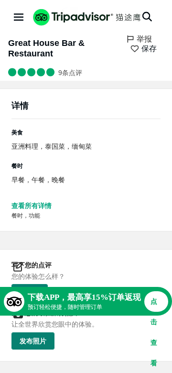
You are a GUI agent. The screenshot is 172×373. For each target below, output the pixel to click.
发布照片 (33, 341)
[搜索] (147, 16)
